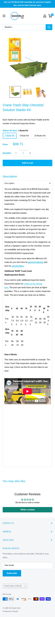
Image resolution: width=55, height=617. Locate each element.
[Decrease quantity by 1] (16, 153)
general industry (35, 262)
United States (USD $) (12, 586)
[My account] (44, 15)
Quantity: (7, 153)
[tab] (27, 183)
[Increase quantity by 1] (30, 153)
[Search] (49, 27)
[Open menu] (4, 16)
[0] (50, 16)
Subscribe (12, 573)
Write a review (28, 510)
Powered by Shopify (10, 611)
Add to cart (27, 163)
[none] (15, 92)
